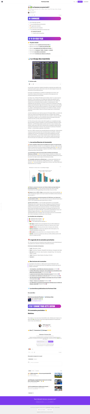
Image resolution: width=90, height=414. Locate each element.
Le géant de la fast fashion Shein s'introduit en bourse (41, 274)
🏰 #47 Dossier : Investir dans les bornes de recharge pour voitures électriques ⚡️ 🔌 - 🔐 (40, 380)
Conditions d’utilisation (50, 343)
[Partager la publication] (76, 2)
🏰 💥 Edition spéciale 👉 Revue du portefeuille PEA (39, 373)
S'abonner (80, 1)
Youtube (46, 50)
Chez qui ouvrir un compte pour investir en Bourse (36, 387)
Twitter (42, 50)
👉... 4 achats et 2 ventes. (32, 374)
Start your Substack (42, 409)
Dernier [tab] (33, 370)
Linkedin (51, 50)
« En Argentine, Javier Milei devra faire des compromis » (42, 269)
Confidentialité (48, 407)
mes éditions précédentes (40, 51)
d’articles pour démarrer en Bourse (42, 53)
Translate (30, 5)
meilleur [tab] (29, 370)
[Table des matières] (1, 207)
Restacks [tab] (35, 359)
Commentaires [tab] (30, 359)
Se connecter (86, 1)
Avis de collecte (57, 407)
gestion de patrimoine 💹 (45, 46)
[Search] (74, 2)
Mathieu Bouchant (34, 382)
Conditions (52, 407)
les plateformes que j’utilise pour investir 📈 (43, 48)
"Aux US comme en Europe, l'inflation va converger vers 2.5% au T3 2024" (45, 277)
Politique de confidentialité (49, 345)
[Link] (26, 42)
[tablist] (32, 359)
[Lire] (29, 84)
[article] (45, 375)
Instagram (38, 50)
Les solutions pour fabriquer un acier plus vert (40, 275)
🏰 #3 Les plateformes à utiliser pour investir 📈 (38, 386)
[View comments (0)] (32, 15)
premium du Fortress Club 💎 (44, 44)
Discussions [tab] (37, 370)
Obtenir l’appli (49, 409)
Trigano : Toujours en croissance (37, 280)
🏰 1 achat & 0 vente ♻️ (36, 31)
